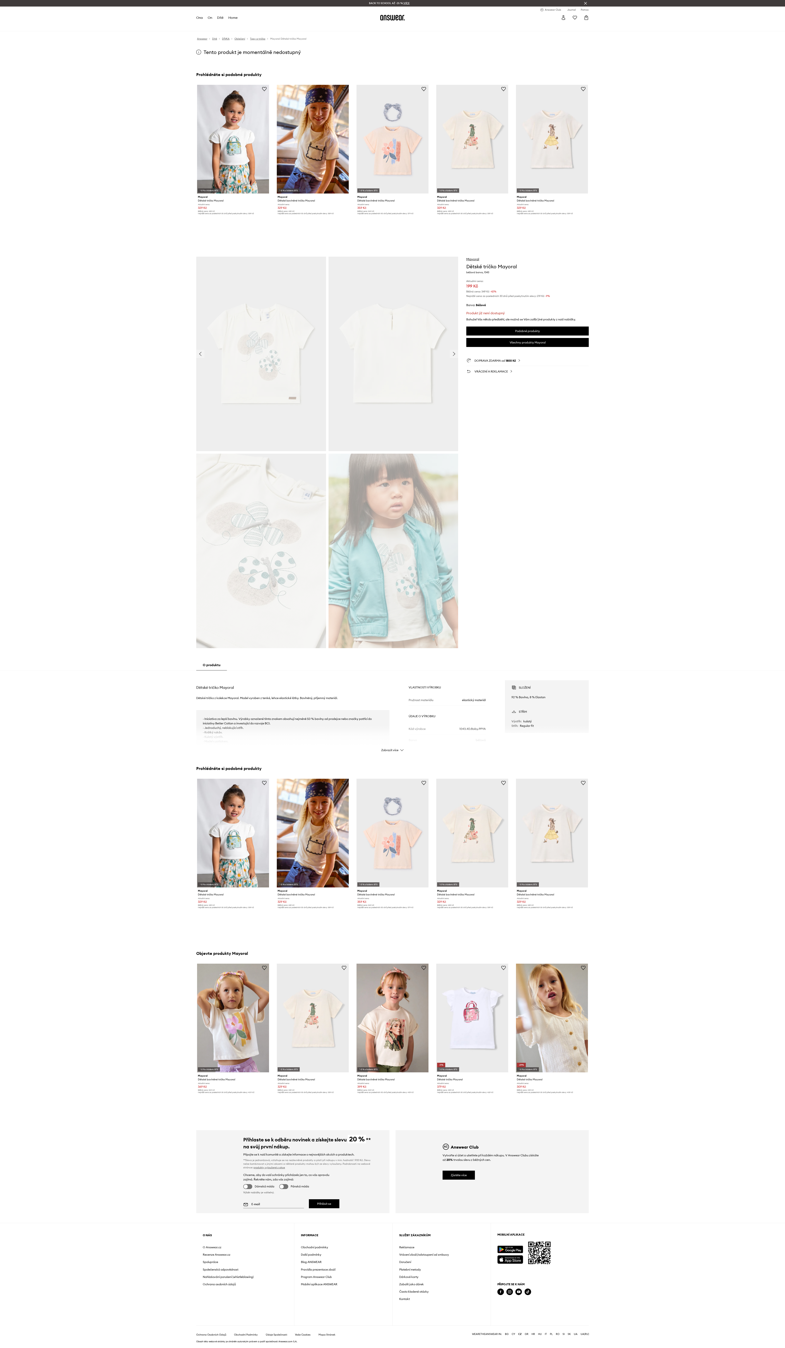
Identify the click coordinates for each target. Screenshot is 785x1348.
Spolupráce (210, 1262)
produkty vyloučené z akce (269, 1167)
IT (546, 1334)
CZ (520, 1334)
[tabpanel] (392, 712)
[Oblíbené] (574, 17)
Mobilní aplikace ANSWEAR (319, 1284)
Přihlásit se (324, 1204)
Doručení (405, 1262)
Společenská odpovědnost (220, 1269)
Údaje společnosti (276, 1334)
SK (569, 1334)
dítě (220, 18)
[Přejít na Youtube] (518, 1291)
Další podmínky (311, 1254)
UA (576, 1334)
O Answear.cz (212, 1247)
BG (507, 1334)
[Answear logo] (392, 17)
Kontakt (404, 1299)
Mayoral (472, 259)
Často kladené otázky (414, 1291)
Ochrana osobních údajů (219, 1284)
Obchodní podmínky (314, 1247)
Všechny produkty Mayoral (528, 342)
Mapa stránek (326, 1334)
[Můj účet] (563, 17)
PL (551, 1334)
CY (513, 1334)
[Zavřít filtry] (585, 3)
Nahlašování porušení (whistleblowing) (228, 1277)
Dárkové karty (408, 1277)
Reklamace (406, 1247)
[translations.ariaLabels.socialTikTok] (527, 1292)
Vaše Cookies (303, 1334)
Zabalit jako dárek (411, 1284)
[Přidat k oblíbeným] (264, 89)
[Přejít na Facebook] (500, 1291)
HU (540, 1334)
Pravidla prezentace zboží (318, 1269)
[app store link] (510, 1259)
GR (526, 1334)
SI (564, 1334)
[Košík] (586, 17)
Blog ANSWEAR (311, 1262)
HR (533, 1334)
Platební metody (410, 1269)
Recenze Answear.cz (216, 1254)
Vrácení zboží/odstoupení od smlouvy (424, 1254)
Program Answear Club (316, 1277)
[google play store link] (510, 1249)
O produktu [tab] (211, 665)
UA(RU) (585, 1334)
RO (558, 1334)
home (233, 18)
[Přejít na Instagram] (509, 1291)
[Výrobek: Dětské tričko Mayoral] (233, 139)
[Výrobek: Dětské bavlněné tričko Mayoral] (313, 139)
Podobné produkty (527, 331)
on (210, 18)
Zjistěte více (459, 1175)
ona (199, 18)
